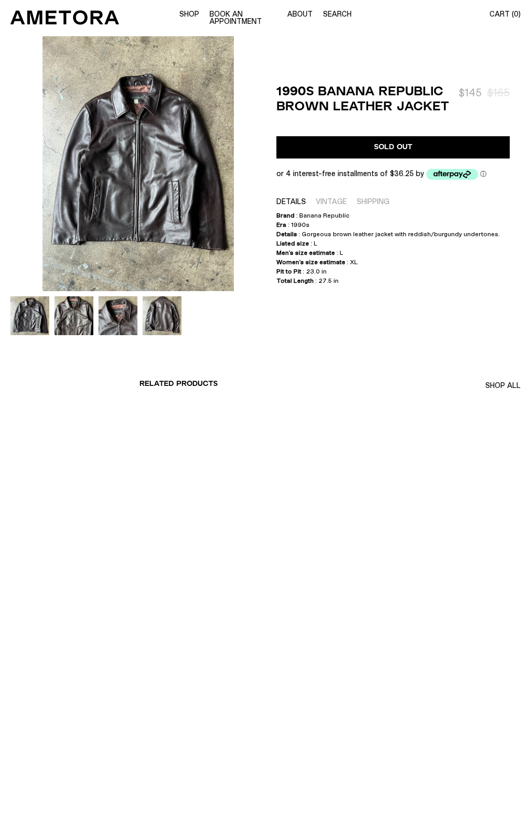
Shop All (503, 385)
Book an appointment (235, 17)
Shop (189, 14)
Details (291, 201)
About (300, 14)
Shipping (373, 201)
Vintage (331, 201)
